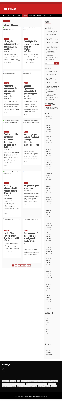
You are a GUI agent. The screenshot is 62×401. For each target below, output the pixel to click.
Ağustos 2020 (49, 225)
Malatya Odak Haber (42, 383)
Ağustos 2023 (49, 173)
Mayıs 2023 (48, 175)
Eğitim (19, 15)
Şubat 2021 (48, 212)
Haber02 (23, 381)
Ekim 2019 (48, 247)
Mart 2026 (48, 127)
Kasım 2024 (48, 160)
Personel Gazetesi (39, 381)
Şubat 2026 (48, 129)
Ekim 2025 (48, 138)
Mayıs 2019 (48, 258)
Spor (50, 15)
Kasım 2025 (48, 136)
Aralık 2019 (48, 242)
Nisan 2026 (48, 125)
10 (24, 265)
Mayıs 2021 (48, 205)
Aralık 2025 (48, 134)
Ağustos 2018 (49, 277)
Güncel (8, 15)
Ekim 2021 (48, 195)
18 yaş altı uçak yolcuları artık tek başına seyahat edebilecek (11, 45)
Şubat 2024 (48, 164)
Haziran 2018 (49, 282)
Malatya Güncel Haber (7, 383)
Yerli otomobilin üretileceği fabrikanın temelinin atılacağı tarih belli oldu (11, 141)
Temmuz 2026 (49, 118)
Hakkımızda (4, 369)
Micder (35, 386)
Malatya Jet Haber (51, 383)
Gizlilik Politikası (5, 373)
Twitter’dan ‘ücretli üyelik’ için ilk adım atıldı (11, 235)
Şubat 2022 (48, 188)
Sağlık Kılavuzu (5, 386)
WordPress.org (49, 354)
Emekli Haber (47, 381)
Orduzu (23, 383)
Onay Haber (40, 386)
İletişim (3, 371)
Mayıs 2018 (48, 284)
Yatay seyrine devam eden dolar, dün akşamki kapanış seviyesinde (11, 91)
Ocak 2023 (48, 179)
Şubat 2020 (48, 238)
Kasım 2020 (48, 219)
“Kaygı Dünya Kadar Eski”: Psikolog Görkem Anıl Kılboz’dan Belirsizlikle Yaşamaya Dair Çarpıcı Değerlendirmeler (51, 52)
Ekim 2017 (48, 299)
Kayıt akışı (48, 350)
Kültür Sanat (32, 15)
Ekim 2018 (48, 273)
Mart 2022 (48, 186)
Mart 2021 (48, 210)
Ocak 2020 (48, 240)
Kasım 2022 (48, 181)
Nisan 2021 (48, 208)
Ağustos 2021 (49, 199)
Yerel (47, 340)
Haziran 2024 (49, 162)
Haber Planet (47, 386)
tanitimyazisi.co (5, 377)
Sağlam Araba (12, 386)
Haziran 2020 (49, 229)
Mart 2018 (48, 288)
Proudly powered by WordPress (22, 396)
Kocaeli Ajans (12, 381)
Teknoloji (48, 335)
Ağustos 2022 (49, 184)
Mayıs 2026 (48, 123)
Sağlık (45, 15)
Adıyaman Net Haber (21, 386)
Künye (3, 368)
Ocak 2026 (48, 131)
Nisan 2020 (48, 234)
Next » (29, 265)
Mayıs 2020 (48, 232)
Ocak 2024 (48, 166)
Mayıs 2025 (48, 149)
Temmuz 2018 (49, 280)
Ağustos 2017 (49, 303)
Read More (5, 65)
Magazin (39, 15)
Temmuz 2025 (49, 144)
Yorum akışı (48, 352)
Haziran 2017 (49, 308)
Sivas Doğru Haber (16, 383)
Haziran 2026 (49, 121)
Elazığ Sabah (29, 386)
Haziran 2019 (49, 256)
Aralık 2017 (48, 295)
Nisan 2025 (48, 151)
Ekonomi (25, 15)
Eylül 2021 (48, 197)
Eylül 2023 (48, 171)
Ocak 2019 (48, 266)
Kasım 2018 (48, 271)
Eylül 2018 (48, 275)
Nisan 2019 (48, 260)
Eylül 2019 (48, 249)
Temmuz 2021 (49, 201)
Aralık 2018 (48, 269)
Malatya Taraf (34, 383)
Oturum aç (48, 348)
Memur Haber (54, 381)
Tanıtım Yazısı (54, 386)
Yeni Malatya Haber (30, 381)
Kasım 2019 (48, 245)
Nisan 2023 (48, 177)
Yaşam (47, 337)
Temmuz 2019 (49, 253)
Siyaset (47, 22)
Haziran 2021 (49, 203)
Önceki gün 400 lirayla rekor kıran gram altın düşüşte (31, 45)
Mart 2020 (48, 236)
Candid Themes (44, 396)
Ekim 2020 (48, 221)
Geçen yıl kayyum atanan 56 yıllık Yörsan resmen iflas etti (11, 189)
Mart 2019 (48, 262)
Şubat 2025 (48, 155)
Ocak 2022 (48, 190)
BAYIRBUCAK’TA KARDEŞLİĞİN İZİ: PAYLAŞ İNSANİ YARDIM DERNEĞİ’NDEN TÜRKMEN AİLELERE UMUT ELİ (52, 41)
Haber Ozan (9, 8)
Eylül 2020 (48, 223)
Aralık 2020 (48, 216)
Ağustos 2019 (49, 251)
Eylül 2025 (48, 140)
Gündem (48, 324)
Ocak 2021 (48, 214)
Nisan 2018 (48, 286)
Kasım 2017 (48, 297)
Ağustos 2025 (49, 142)
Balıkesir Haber (5, 381)
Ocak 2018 (48, 293)
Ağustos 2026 (49, 116)
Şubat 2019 (48, 264)
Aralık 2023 (48, 168)
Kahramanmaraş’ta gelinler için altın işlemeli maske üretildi (31, 236)
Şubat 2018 (48, 290)
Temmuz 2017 (49, 306)
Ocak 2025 (48, 158)
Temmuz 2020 (49, 227)
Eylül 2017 (48, 301)
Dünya (13, 15)
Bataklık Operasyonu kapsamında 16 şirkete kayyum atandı (30, 91)
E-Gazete (28, 383)
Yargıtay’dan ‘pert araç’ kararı (31, 187)
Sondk (18, 381)
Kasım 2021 (48, 192)
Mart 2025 (48, 153)
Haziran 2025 (49, 147)
